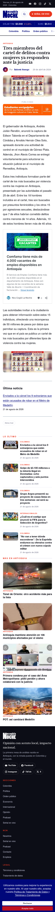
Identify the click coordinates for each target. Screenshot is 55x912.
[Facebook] (35, 4)
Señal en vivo (9, 822)
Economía (7, 801)
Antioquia (8, 43)
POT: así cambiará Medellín (19, 719)
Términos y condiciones (14, 870)
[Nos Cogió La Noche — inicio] (10, 14)
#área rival (9, 423)
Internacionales (28, 513)
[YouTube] (30, 4)
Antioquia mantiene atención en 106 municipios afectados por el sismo (24, 636)
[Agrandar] (48, 357)
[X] (50, 4)
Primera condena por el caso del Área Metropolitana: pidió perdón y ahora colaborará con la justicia (25, 679)
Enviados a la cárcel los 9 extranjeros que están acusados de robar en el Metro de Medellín (27, 400)
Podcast (7, 817)
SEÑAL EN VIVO (41, 14)
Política (26, 31)
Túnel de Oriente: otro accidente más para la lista (27, 595)
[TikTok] (45, 4)
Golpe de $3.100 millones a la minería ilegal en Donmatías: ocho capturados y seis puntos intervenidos (35, 474)
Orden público (40, 31)
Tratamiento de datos (13, 875)
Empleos (7, 856)
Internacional (9, 806)
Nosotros (7, 835)
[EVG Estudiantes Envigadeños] (27, 109)
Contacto (7, 851)
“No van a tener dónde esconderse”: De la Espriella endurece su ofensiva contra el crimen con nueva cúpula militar (36, 542)
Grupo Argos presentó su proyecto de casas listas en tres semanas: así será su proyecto (35, 498)
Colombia (13, 31)
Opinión (6, 812)
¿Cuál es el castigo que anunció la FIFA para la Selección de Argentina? (34, 519)
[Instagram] (40, 4)
